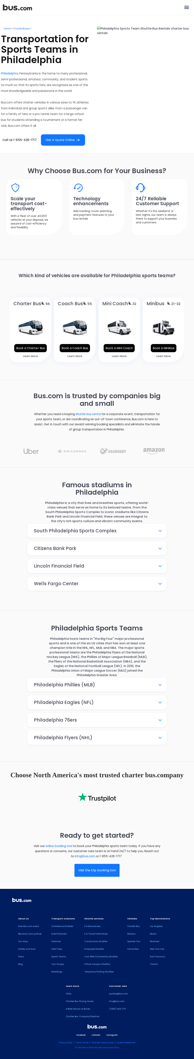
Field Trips (56, 948)
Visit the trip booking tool (97, 870)
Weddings (57, 971)
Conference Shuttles (62, 926)
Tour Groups (57, 964)
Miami (153, 933)
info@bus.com (85, 856)
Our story (23, 941)
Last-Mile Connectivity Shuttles (101, 956)
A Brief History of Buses (78, 1008)
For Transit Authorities (96, 933)
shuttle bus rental (88, 414)
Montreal (154, 941)
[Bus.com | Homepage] (21, 900)
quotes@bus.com (118, 993)
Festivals (56, 941)
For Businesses (92, 926)
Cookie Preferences (126, 1042)
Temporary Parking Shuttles (99, 971)
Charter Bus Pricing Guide (79, 1001)
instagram (112, 1035)
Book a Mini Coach (119, 348)
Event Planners (59, 933)
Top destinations (160, 918)
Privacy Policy (65, 1042)
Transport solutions (63, 918)
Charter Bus (133, 926)
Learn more (72, 986)
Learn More (30, 356)
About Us (23, 918)
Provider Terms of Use (102, 1042)
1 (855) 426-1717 (117, 1008)
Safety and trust (27, 948)
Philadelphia (9, 73)
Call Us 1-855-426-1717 (19, 140)
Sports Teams (58, 956)
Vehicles (132, 918)
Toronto (154, 964)
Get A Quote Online (63, 140)
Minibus (131, 933)
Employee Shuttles (94, 948)
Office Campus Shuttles (97, 964)
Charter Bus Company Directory (82, 1016)
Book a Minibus (164, 348)
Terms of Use (82, 1042)
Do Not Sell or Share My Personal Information (97, 1047)
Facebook (81, 1035)
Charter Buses (21, 28)
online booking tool (58, 846)
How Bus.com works (28, 926)
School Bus (133, 948)
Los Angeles (156, 926)
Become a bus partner (30, 933)
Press (21, 956)
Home (7, 28)
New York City (157, 948)
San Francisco (157, 956)
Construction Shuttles (96, 941)
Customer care (118, 986)
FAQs (68, 993)
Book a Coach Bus (75, 348)
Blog (20, 964)
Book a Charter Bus (30, 348)
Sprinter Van (133, 941)
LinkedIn (96, 1035)
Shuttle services (94, 918)
